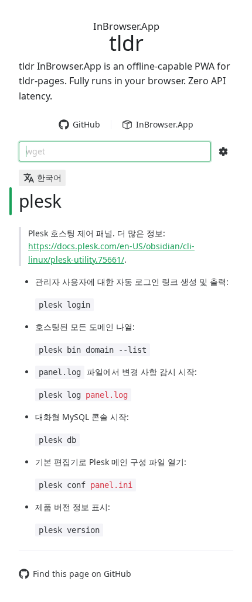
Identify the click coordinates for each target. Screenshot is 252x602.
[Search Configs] (223, 151)
